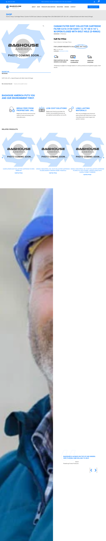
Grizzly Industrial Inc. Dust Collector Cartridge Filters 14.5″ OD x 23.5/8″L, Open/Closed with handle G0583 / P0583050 (53, 170)
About (34, 6)
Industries (60, 6)
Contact (73, 6)
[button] (2, 158)
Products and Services (48, 6)
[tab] (26, 72)
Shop (38, 6)
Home (8, 16)
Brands (67, 6)
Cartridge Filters (19, 16)
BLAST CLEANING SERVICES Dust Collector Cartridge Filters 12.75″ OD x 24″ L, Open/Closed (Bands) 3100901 (87, 170)
